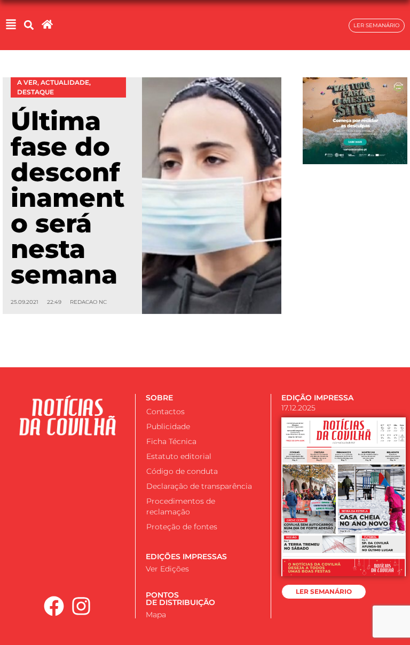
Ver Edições (167, 569)
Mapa (156, 614)
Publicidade (168, 426)
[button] (28, 25)
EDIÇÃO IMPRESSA (317, 397)
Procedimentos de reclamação (180, 506)
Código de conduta (182, 471)
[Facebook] (54, 606)
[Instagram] (81, 606)
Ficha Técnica (171, 441)
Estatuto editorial (178, 456)
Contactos (165, 411)
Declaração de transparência (199, 486)
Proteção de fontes (181, 526)
